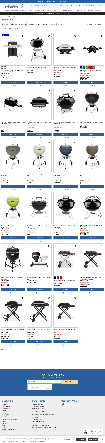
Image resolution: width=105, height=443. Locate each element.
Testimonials (63, 1)
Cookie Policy (41, 441)
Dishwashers (23, 10)
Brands (54, 10)
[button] (67, 6)
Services (83, 10)
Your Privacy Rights (68, 439)
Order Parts (42, 1)
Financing (76, 10)
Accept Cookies (93, 439)
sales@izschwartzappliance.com (45, 414)
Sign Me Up (69, 382)
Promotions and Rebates (65, 10)
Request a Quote (52, 1)
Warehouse (35, 417)
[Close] (102, 439)
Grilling (37, 10)
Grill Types (22, 16)
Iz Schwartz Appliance (38, 404)
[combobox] (18, 24)
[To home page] (14, 5)
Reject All (81, 439)
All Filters (6, 24)
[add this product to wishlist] (22, 36)
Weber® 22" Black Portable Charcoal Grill (36, 67)
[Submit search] (61, 5)
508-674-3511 (40, 412)
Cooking (6, 10)
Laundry (31, 10)
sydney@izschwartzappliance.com (45, 427)
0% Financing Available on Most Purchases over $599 (52, 13)
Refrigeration (14, 10)
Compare (14, 85)
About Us (90, 10)
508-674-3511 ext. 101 (43, 425)
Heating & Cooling (46, 10)
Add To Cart (13, 82)
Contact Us (98, 10)
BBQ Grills (15, 16)
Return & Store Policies (9, 429)
